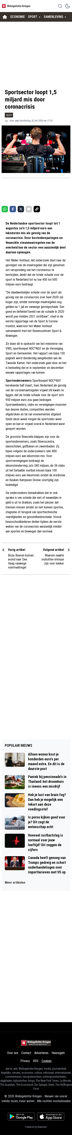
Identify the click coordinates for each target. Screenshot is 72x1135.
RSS (35, 1061)
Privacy (25, 1061)
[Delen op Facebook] (13, 209)
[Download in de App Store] (50, 1117)
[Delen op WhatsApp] (5, 209)
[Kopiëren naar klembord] (37, 209)
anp (17, 120)
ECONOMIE (17, 17)
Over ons (12, 1053)
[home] (4, 16)
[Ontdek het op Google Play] (21, 1117)
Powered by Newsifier (36, 1127)
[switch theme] (67, 6)
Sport (9, 114)
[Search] (60, 6)
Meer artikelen (15, 882)
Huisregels (58, 1053)
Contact (26, 1053)
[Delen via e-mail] (29, 209)
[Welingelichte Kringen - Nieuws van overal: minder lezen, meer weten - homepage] (17, 6)
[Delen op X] (21, 209)
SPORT (32, 17)
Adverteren (41, 1053)
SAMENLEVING (53, 17)
